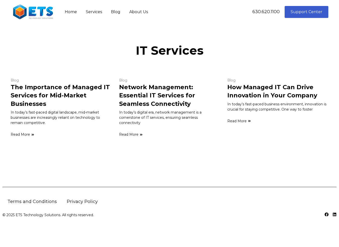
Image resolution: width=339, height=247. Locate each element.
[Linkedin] (335, 214)
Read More (20, 134)
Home (71, 11)
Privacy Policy (82, 201)
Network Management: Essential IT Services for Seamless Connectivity (157, 95)
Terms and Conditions (32, 201)
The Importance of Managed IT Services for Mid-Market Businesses (60, 95)
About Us (138, 11)
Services (94, 11)
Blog (115, 11)
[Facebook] (327, 214)
